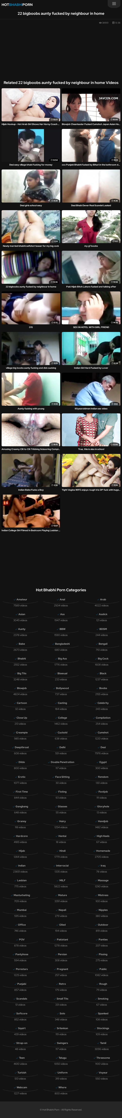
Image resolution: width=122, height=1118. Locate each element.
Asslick (103, 614)
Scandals (21, 998)
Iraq (103, 865)
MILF (62, 880)
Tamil (103, 1043)
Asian (21, 614)
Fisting (62, 791)
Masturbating (22, 895)
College (62, 717)
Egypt (103, 762)
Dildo (22, 762)
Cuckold (62, 732)
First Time (22, 791)
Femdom (103, 777)
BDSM (103, 629)
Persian (62, 954)
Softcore (21, 1013)
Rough (103, 984)
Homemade (103, 850)
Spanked (103, 1013)
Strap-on (21, 1043)
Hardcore (22, 836)
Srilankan (62, 1028)
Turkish (21, 1072)
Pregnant (62, 969)
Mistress (103, 895)
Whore (62, 1087)
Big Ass (62, 658)
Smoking (103, 998)
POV (22, 939)
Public (103, 969)
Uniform (63, 1072)
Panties (103, 939)
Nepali (62, 910)
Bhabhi (22, 658)
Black (103, 673)
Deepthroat (22, 747)
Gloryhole (103, 806)
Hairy (62, 821)
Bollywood (62, 688)
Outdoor (103, 924)
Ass (62, 614)
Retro (62, 984)
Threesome (103, 1057)
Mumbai (22, 910)
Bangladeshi (62, 643)
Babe (22, 643)
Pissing (103, 954)
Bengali (103, 643)
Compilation (103, 717)
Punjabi (21, 984)
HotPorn (17, 4)
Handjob (103, 821)
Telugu (62, 1057)
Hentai (62, 836)
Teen (22, 1057)
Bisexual (62, 673)
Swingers (62, 1043)
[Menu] (114, 4)
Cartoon (22, 703)
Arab (103, 599)
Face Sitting (62, 777)
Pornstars (22, 969)
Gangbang (22, 806)
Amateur (22, 599)
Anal (62, 599)
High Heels (103, 836)
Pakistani (62, 939)
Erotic (22, 777)
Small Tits (62, 998)
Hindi (62, 850)
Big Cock (103, 658)
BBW (62, 629)
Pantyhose (21, 954)
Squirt (22, 1028)
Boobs (103, 688)
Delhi (62, 747)
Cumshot (103, 732)
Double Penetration (62, 762)
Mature (62, 895)
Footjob (103, 791)
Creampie (22, 732)
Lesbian (22, 880)
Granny (21, 821)
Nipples (103, 910)
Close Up (22, 717)
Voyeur (103, 1072)
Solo (62, 1013)
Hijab (22, 850)
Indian (21, 865)
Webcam (22, 1087)
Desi (103, 747)
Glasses (62, 806)
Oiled (62, 924)
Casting (62, 703)
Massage (103, 880)
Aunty (21, 629)
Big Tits (21, 673)
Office (22, 924)
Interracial (62, 865)
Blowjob (22, 688)
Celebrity (103, 703)
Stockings (103, 1028)
